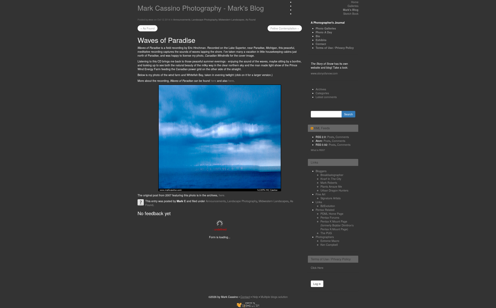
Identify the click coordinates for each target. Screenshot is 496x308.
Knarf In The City (330, 179)
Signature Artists (330, 198)
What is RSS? (318, 150)
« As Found (147, 28)
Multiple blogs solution (274, 297)
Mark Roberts (328, 183)
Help (255, 297)
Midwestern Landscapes (231, 19)
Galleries (353, 6)
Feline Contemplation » (284, 28)
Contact (321, 44)
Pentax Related (325, 210)
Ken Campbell (329, 245)
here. (222, 195)
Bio (318, 36)
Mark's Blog (350, 10)
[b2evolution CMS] (248, 304)
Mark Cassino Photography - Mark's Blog (201, 8)
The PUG (326, 233)
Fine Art (320, 194)
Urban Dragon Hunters (334, 190)
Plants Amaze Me (331, 186)
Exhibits (321, 40)
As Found (250, 19)
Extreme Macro (329, 241)
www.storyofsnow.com (324, 73)
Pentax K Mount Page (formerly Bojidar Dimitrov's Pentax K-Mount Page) (337, 225)
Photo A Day (324, 32)
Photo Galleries (326, 28)
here (213, 81)
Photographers (325, 237)
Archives (321, 89)
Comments (342, 137)
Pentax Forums (329, 217)
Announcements (181, 19)
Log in (317, 284)
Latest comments (326, 97)
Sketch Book (350, 14)
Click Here (317, 268)
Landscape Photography (204, 19)
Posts (330, 137)
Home (354, 2)
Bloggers (321, 171)
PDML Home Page (331, 214)
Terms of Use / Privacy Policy (335, 48)
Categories (322, 93)
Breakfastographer (331, 175)
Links (319, 202)
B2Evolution (327, 206)
